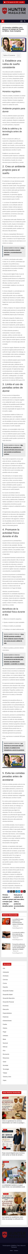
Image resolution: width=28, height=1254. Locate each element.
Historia (5, 1028)
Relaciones (6, 1058)
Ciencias (5, 979)
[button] (25, 21)
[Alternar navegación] (21, 21)
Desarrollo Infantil (8, 994)
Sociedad (5, 1065)
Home (11, 1250)
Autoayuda (6, 972)
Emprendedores (7, 1013)
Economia (5, 1005)
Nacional (5, 1043)
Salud (4, 1061)
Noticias (5, 1046)
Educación (6, 1009)
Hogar (4, 1031)
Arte (4, 968)
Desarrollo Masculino (9, 998)
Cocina (5, 983)
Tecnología (6, 1069)
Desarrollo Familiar (8, 990)
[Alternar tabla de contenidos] (17, 55)
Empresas (5, 1017)
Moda (4, 1039)
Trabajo (5, 1073)
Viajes (4, 1080)
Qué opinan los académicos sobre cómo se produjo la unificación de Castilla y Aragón (12, 1219)
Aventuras (5, 975)
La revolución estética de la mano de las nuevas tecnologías (18, 934)
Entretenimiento (7, 1020)
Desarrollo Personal (8, 1002)
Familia (5, 1024)
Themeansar (14, 1247)
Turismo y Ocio (7, 1076)
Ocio (4, 1050)
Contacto (16, 1250)
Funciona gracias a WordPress (10, 1245)
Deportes (5, 987)
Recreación (6, 1054)
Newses (22, 1245)
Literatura (5, 1035)
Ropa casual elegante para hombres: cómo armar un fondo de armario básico (13, 1155)
